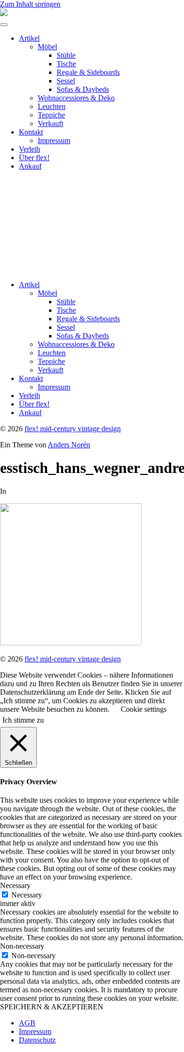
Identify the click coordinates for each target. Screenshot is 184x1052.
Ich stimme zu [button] (23, 720)
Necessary (26, 895)
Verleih (29, 149)
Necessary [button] (15, 885)
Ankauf (30, 166)
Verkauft (50, 123)
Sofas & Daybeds (83, 89)
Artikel (29, 38)
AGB (27, 1023)
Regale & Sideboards (88, 72)
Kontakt (31, 132)
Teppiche (51, 115)
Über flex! (34, 158)
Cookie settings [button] (144, 709)
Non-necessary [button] (22, 946)
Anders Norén (69, 445)
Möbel (47, 47)
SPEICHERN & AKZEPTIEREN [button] (51, 1007)
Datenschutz (37, 1040)
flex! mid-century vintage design (73, 429)
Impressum (54, 140)
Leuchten (52, 106)
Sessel (66, 81)
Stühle (66, 55)
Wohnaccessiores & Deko (76, 98)
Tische (66, 64)
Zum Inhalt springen (30, 4)
